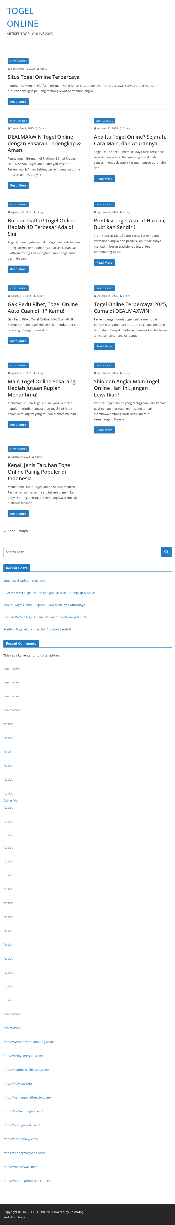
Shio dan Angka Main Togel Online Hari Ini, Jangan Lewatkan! (126, 388)
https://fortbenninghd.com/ (23, 1111)
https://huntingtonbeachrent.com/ (27, 1181)
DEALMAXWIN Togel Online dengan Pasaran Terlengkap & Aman (44, 143)
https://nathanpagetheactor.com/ (27, 1097)
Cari (166, 552)
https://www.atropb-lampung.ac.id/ (28, 1042)
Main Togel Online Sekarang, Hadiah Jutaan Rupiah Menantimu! (42, 388)
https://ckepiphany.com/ (20, 1139)
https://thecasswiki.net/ (20, 1167)
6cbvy (43, 69)
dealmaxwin (12, 668)
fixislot (8, 724)
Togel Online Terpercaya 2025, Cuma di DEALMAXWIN (130, 307)
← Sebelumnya (15, 531)
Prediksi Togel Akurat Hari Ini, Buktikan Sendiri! (129, 224)
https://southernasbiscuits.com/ (26, 1070)
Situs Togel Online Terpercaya (44, 76)
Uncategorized (18, 61)
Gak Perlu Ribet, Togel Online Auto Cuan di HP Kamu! (43, 307)
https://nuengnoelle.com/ (21, 1125)
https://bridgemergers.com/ (23, 1056)
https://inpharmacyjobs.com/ (24, 1153)
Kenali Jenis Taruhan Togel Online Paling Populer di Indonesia (39, 471)
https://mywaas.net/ (17, 1083)
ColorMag (76, 1212)
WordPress (17, 1217)
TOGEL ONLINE (40, 1212)
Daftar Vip (10, 800)
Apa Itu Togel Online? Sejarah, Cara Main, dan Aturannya (130, 140)
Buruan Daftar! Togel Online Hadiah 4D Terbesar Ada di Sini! (42, 227)
